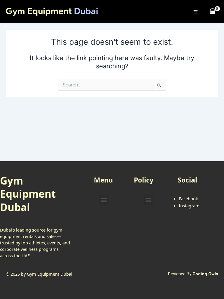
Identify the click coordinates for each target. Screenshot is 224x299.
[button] (103, 200)
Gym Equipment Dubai (28, 194)
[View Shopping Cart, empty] (212, 11)
